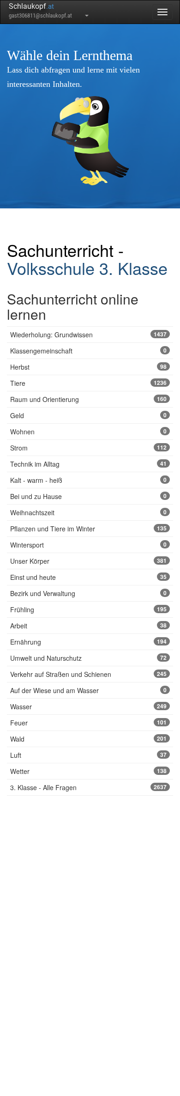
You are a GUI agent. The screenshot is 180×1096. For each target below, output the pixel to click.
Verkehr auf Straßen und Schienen (88, 674)
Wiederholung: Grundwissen (88, 334)
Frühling (88, 609)
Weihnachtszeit (88, 512)
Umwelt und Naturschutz (88, 658)
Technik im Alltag (88, 464)
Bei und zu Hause (88, 496)
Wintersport (88, 544)
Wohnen (88, 431)
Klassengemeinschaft (88, 350)
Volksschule (51, 268)
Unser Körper (88, 561)
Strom (88, 447)
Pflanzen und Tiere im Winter (88, 528)
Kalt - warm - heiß (88, 480)
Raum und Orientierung (88, 399)
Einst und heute (88, 577)
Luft (88, 755)
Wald (88, 738)
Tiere (88, 383)
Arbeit (88, 625)
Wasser (88, 706)
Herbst (88, 366)
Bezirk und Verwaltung (88, 593)
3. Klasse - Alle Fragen (88, 787)
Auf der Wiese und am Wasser (88, 690)
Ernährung (88, 641)
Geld (88, 415)
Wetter (88, 771)
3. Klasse (133, 268)
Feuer (88, 722)
